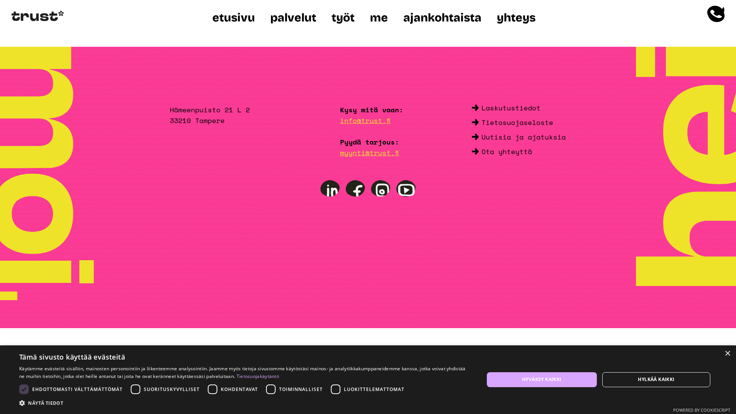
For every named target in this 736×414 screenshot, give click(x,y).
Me (379, 18)
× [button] (727, 353)
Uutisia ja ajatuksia (523, 137)
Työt (343, 18)
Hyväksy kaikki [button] (542, 379)
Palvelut (293, 18)
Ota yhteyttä (506, 151)
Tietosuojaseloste (517, 122)
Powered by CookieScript (701, 410)
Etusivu (233, 18)
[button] (244, 403)
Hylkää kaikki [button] (656, 379)
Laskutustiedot (510, 108)
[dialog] (368, 379)
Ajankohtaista (442, 18)
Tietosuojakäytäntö (258, 376)
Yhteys (516, 18)
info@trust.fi (365, 120)
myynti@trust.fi (369, 153)
